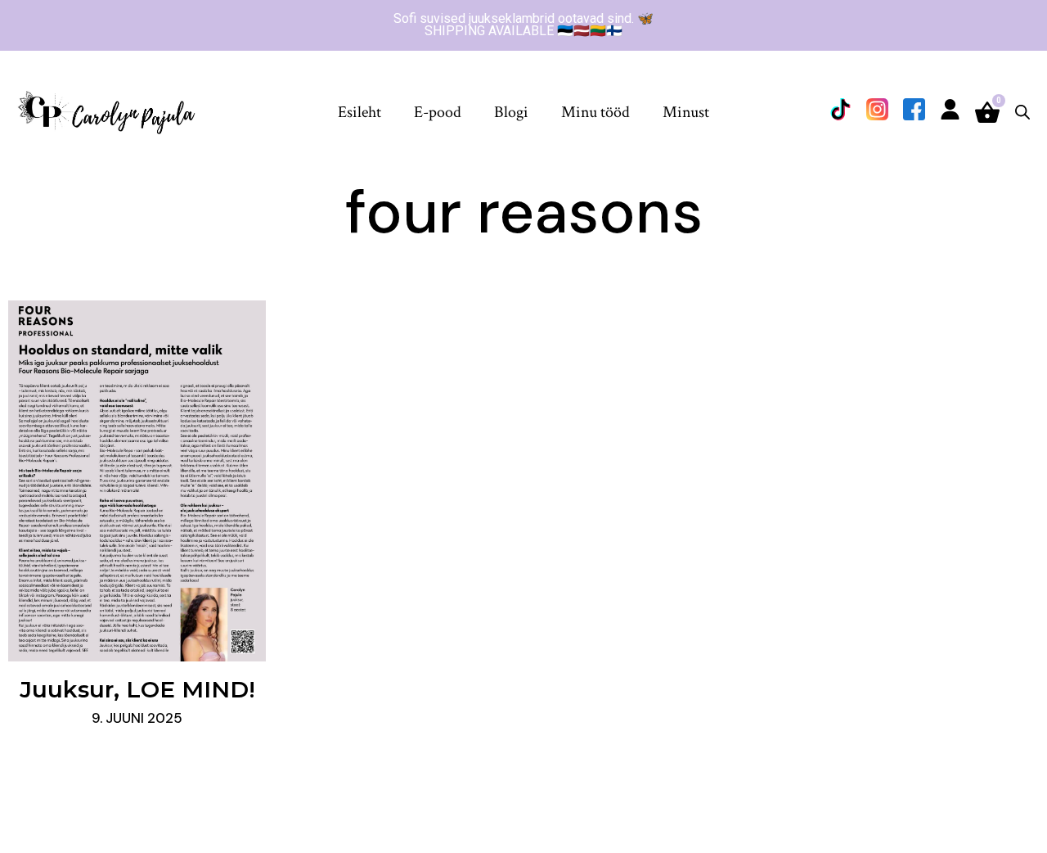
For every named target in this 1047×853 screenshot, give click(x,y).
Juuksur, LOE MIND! (137, 689)
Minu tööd (595, 112)
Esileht (359, 112)
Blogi (511, 112)
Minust (686, 112)
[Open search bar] (1022, 112)
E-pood (437, 112)
